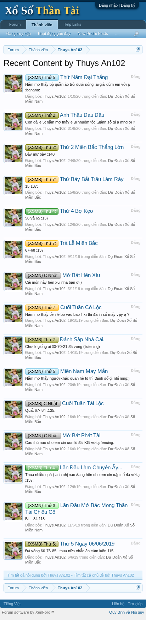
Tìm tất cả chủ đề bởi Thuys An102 (104, 575)
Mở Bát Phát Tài (64, 435)
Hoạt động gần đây (54, 33)
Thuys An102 (54, 96)
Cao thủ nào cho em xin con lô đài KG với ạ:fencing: (69, 442)
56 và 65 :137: (37, 218)
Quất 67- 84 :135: (40, 410)
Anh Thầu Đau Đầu (66, 115)
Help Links (72, 24)
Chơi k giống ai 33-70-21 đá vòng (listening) (62, 346)
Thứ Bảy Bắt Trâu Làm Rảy (76, 179)
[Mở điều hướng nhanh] (138, 49)
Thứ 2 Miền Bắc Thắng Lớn (76, 147)
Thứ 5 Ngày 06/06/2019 (71, 544)
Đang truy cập (18, 33)
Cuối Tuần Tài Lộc (66, 403)
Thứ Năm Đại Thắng (68, 77)
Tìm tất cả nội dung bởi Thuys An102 (38, 575)
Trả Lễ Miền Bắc (63, 243)
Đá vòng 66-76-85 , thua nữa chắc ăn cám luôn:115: (69, 551)
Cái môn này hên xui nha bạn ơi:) (53, 282)
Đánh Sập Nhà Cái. (66, 339)
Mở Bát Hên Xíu (64, 275)
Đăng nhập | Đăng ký (117, 5)
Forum (15, 24)
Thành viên (42, 25)
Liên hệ (118, 604)
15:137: (31, 186)
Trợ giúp (135, 604)
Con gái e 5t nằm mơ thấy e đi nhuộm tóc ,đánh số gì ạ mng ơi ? (80, 122)
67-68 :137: (35, 250)
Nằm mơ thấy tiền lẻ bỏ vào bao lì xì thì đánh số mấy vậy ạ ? (77, 314)
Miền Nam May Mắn (68, 371)
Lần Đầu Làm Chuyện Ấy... (75, 467)
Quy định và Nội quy (126, 612)
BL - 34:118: (35, 519)
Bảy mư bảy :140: (40, 154)
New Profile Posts (93, 33)
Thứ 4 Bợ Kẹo (60, 211)
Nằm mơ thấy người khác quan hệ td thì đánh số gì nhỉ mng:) (77, 378)
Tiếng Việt (12, 604)
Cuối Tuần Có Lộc (65, 307)
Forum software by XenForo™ (28, 612)
